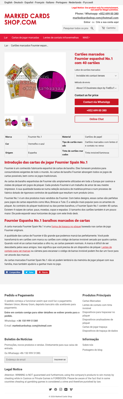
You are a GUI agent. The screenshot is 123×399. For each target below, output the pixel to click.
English (8, 2)
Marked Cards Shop (63, 396)
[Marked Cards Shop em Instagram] (60, 389)
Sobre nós (87, 344)
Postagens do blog (92, 349)
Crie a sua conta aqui (107, 22)
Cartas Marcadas (91, 301)
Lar (6, 37)
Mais (85, 37)
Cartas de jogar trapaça (94, 326)
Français (39, 2)
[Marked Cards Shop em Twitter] (50, 389)
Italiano (50, 2)
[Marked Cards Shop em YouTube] (66, 389)
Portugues (61, 2)
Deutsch (18, 2)
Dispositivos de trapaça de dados (100, 330)
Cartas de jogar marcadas (25, 37)
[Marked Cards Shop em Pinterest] (55, 389)
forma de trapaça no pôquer (66, 226)
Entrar (87, 22)
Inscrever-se (60, 359)
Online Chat (97, 119)
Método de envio (82, 82)
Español (29, 2)
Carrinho (111, 28)
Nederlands (75, 2)
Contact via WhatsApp (96, 102)
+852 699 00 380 (96, 110)
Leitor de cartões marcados (87, 70)
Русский (88, 2)
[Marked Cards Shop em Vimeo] (71, 389)
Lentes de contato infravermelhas (61, 37)
